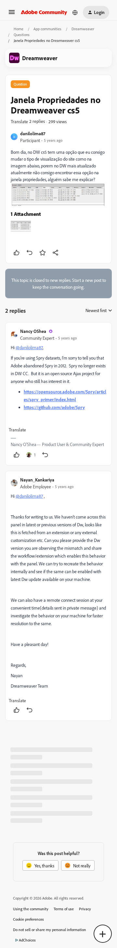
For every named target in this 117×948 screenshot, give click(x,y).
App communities (47, 28)
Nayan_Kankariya (37, 479)
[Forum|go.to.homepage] (44, 12)
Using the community (30, 908)
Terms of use (64, 908)
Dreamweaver (83, 28)
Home (18, 28)
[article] (58, 394)
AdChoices (27, 940)
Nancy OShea (33, 331)
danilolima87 (32, 133)
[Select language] (75, 12)
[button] (12, 14)
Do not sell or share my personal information (49, 929)
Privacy (85, 908)
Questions (22, 34)
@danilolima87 (29, 347)
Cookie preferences (28, 919)
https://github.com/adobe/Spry (54, 407)
